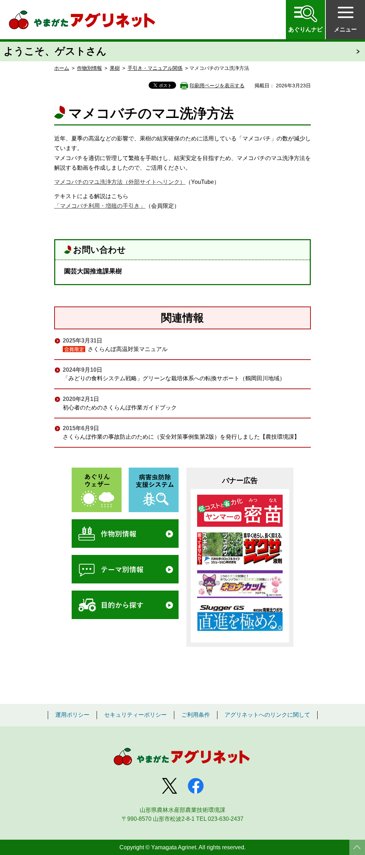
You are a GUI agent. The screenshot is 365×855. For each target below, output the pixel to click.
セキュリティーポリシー (135, 715)
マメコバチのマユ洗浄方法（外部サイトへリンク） (119, 182)
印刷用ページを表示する (217, 85)
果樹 (115, 68)
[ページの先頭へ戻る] (357, 847)
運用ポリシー (72, 715)
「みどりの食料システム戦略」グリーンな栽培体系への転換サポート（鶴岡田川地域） (174, 378)
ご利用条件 (195, 715)
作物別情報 (89, 68)
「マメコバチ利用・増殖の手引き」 (99, 206)
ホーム (61, 68)
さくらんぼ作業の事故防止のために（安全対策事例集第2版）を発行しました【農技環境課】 (181, 437)
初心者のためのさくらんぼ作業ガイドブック (120, 408)
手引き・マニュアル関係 (155, 68)
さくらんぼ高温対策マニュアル (128, 349)
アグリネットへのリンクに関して (267, 715)
